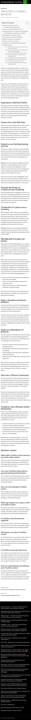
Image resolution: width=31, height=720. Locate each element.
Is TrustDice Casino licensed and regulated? (17, 57)
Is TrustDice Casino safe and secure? (15, 60)
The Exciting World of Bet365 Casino (10, 594)
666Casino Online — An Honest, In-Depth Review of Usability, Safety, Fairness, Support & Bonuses (14, 607)
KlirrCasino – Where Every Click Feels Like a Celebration (15, 642)
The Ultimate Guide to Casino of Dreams (11, 710)
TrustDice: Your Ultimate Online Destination (14, 43)
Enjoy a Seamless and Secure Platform (12, 37)
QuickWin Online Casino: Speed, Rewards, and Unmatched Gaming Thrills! (13, 660)
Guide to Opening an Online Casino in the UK (12, 707)
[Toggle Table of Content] (26, 23)
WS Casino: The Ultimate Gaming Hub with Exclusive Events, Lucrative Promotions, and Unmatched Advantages (14, 670)
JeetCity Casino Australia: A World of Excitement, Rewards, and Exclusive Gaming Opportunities (13, 696)
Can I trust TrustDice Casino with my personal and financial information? (18, 50)
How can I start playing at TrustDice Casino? (17, 52)
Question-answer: (7, 45)
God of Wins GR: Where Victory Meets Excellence (13, 688)
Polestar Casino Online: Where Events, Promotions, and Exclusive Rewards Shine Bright (15, 692)
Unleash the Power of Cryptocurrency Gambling (15, 31)
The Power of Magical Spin (7, 704)
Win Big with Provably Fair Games (11, 35)
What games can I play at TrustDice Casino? (17, 59)
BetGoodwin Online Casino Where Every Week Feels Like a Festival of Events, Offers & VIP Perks (15, 612)
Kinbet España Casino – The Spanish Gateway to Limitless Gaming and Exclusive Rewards (15, 634)
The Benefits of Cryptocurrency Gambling (15, 33)
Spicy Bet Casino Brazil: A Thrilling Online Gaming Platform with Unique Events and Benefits (14, 680)
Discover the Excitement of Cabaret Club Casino (13, 588)
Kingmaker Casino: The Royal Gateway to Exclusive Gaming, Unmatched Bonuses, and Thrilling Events (14, 684)
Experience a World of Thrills (10, 25)
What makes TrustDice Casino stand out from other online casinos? (17, 47)
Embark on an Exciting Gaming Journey (13, 29)
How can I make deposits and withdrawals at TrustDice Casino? (17, 63)
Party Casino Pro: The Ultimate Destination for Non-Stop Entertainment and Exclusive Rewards (15, 675)
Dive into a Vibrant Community (11, 41)
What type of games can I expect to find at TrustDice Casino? (17, 55)
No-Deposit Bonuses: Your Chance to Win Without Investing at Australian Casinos (12, 2)
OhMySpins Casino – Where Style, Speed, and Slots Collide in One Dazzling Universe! (14, 625)
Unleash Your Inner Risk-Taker (13, 27)
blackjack (4, 8)
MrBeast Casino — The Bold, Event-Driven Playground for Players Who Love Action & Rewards (15, 616)
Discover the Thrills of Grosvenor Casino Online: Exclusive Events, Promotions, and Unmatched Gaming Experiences (15, 655)
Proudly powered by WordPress (8, 718)
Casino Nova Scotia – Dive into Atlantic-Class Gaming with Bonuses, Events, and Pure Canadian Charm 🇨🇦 (14, 650)
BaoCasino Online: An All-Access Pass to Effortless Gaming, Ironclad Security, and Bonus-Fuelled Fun (14, 629)
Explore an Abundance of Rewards (12, 39)
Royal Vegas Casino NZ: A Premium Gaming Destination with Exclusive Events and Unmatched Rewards (15, 665)
